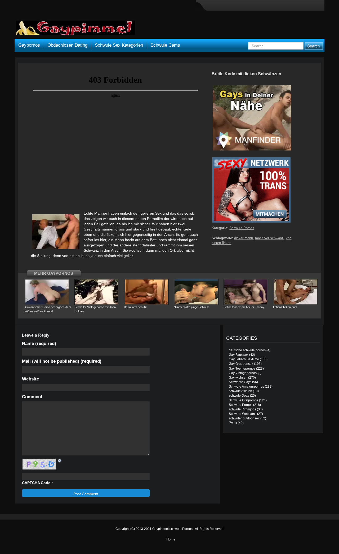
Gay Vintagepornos (243, 373)
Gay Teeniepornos (242, 368)
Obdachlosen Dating (67, 45)
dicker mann (243, 238)
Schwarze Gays (240, 382)
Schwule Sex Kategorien (119, 45)
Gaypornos (29, 45)
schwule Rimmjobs (242, 409)
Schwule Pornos (241, 228)
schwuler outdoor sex (244, 418)
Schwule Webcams (242, 414)
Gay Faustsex (238, 355)
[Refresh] (60, 461)
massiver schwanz (269, 238)
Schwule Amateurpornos (246, 386)
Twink (233, 423)
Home (170, 539)
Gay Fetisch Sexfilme (244, 359)
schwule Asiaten (240, 391)
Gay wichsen (238, 377)
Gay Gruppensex (241, 364)
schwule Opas (239, 395)
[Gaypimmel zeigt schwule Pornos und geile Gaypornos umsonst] (75, 30)
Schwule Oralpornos (243, 400)
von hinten (71, 256)
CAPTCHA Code (36, 483)
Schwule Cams (165, 45)
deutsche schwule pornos (247, 350)
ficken (112, 234)
